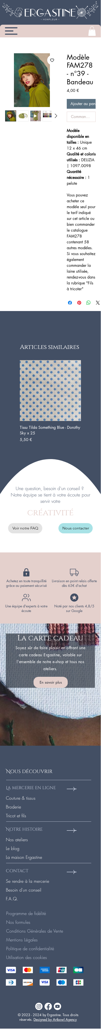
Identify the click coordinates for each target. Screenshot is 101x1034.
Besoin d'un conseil (23, 890)
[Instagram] (39, 1006)
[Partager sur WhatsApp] (88, 303)
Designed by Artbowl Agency (55, 1019)
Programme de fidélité (26, 913)
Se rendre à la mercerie (27, 881)
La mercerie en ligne (31, 788)
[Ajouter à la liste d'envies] (52, 60)
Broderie (13, 807)
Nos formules (18, 922)
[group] (50, 401)
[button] (92, 31)
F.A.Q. (12, 899)
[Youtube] (57, 1006)
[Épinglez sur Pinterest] (79, 303)
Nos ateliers (17, 839)
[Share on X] (98, 303)
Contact (17, 871)
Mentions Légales (22, 940)
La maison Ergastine (24, 857)
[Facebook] (48, 1006)
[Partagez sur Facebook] (70, 303)
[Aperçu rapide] (50, 390)
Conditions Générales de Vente (34, 931)
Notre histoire (24, 829)
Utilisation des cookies (26, 957)
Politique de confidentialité (30, 948)
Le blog (12, 848)
